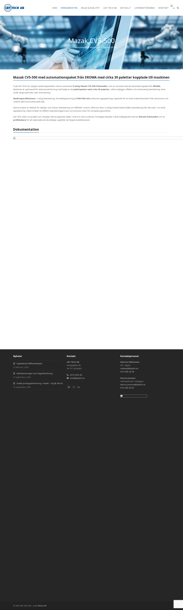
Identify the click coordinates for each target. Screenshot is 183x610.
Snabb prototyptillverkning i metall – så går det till (39, 383)
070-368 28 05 (127, 387)
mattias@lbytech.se (129, 368)
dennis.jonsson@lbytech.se (132, 384)
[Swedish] (172, 8)
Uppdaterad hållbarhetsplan (29, 363)
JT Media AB (41, 605)
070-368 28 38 (127, 371)
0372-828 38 (76, 374)
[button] (178, 8)
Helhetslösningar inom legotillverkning (34, 373)
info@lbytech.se (77, 378)
